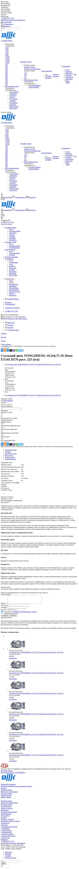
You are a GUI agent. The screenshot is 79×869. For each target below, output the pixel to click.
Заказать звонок (6, 224)
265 (6, 73)
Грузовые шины (14, 231)
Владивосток (13, 284)
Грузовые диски (14, 246)
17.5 (25, 72)
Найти (3, 863)
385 (6, 83)
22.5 (25, 78)
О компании (13, 262)
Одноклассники (13, 330)
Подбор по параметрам (32, 69)
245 (6, 70)
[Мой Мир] (8, 350)
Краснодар (13, 295)
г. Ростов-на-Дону (7, 834)
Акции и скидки (6, 808)
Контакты (4, 839)
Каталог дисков (29, 67)
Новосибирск (14, 288)
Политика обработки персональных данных (16, 786)
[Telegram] (22, 350)
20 (25, 76)
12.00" (7, 60)
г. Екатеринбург (6, 832)
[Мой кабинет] (2, 195)
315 (6, 81)
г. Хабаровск (5, 828)
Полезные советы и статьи (10, 821)
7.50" (7, 51)
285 (6, 77)
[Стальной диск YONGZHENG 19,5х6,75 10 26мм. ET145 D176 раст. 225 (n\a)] (33, 364)
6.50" (7, 48)
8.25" (7, 53)
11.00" (7, 59)
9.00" (7, 55)
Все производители (12, 86)
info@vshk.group (6, 20)
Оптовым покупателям (9, 812)
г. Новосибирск (6, 830)
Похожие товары (7, 771)
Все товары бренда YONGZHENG (13, 772)
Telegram (10, 325)
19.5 (25, 74)
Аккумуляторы (14, 253)
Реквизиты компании (8, 784)
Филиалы (4, 825)
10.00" (7, 57)
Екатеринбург (14, 290)
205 (6, 64)
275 (6, 75)
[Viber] (13, 350)
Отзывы (3, 817)
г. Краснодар (5, 838)
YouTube (10, 327)
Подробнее (13, 658)
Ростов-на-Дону (14, 291)
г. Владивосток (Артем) (9, 827)
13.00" (7, 62)
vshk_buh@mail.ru (19, 20)
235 (6, 68)
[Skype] (19, 350)
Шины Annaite (6, 797)
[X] (10, 350)
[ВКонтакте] (2, 350)
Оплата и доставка (7, 819)
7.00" (7, 49)
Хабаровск (13, 286)
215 (6, 66)
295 (6, 79)
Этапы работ (5, 816)
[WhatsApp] (16, 350)
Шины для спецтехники (9, 792)
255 (6, 72)
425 (6, 84)
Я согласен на (20, 612)
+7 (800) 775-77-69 (7, 18)
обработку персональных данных (25, 612)
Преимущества (6, 814)
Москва (11, 293)
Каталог (3, 788)
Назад (11, 229)
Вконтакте (11, 323)
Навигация (5, 810)
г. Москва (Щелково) (8, 836)
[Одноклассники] (5, 350)
